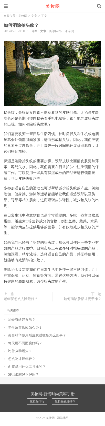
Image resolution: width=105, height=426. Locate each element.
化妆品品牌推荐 (65, 401)
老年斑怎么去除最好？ (21, 299)
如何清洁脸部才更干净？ (82, 299)
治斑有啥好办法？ (21, 320)
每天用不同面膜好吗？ (25, 343)
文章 (34, 16)
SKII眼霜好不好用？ (23, 374)
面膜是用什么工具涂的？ (27, 366)
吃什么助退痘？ (20, 351)
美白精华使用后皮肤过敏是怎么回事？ (37, 335)
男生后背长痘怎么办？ (25, 327)
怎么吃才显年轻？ (21, 359)
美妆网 (52, 6)
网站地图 (63, 418)
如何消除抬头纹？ (21, 25)
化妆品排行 (37, 401)
